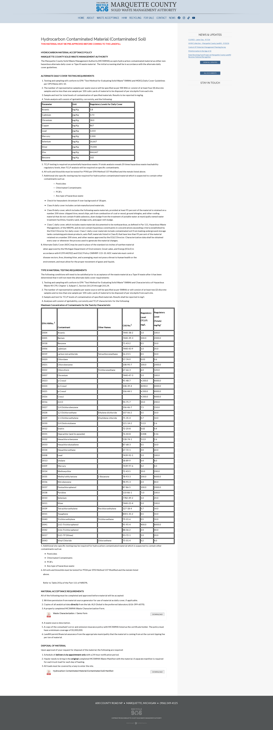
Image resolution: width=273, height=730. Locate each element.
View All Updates (210, 62)
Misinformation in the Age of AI (199, 51)
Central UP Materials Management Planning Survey (207, 47)
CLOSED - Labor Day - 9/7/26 (199, 39)
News (172, 18)
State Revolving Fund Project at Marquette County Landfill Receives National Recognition (209, 56)
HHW (124, 18)
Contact (161, 18)
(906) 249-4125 (169, 703)
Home (81, 18)
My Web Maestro (142, 723)
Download (157, 614)
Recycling (135, 18)
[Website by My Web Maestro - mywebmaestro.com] (136, 723)
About (90, 18)
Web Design (129, 723)
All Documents (210, 73)
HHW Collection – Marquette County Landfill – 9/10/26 (208, 43)
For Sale (149, 18)
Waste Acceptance (108, 18)
